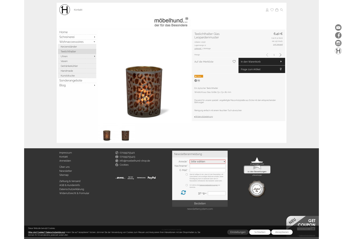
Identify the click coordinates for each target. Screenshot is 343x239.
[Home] (77, 32)
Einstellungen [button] (238, 232)
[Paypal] (152, 177)
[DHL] (120, 177)
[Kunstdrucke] (77, 75)
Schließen (259, 232)
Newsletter (65, 170)
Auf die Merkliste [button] (203, 61)
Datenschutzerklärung (71, 189)
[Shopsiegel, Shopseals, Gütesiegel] (257, 158)
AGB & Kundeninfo (69, 185)
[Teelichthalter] (77, 51)
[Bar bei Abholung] (131, 177)
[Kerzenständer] (77, 46)
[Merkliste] (272, 10)
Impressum (65, 152)
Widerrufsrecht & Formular (74, 193)
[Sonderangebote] (77, 80)
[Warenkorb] (277, 10)
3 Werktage (202, 49)
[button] (281, 10)
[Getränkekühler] (77, 65)
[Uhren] (77, 56)
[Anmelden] (267, 10)
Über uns (64, 166)
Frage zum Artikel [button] (250, 69)
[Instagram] (338, 43)
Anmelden (65, 160)
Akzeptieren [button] (282, 232)
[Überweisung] (141, 177)
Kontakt (78, 9)
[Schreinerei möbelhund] (338, 51)
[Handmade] (77, 70)
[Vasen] (77, 61)
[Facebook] (338, 35)
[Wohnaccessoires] (77, 41)
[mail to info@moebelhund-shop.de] (338, 27)
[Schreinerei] (77, 36)
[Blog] (77, 85)
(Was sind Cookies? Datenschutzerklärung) (46, 232)
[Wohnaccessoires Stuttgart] (171, 18)
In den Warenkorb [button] (251, 61)
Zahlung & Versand (69, 181)
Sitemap (64, 175)
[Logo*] (64, 5)
